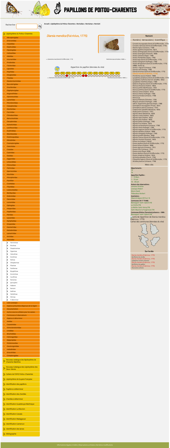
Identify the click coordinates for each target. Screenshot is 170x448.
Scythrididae (11, 131)
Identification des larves (15, 429)
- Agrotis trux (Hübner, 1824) (142, 123)
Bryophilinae (14, 271)
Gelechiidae (11, 146)
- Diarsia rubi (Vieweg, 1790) (142, 69)
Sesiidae (10, 156)
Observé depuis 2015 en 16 (140, 198)
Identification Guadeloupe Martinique (20, 404)
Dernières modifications (104, 445)
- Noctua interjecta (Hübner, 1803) (144, 86)
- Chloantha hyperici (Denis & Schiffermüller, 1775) (149, 159)
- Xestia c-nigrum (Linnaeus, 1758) (144, 67)
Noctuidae (80, 24)
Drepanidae (11, 224)
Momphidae (11, 140)
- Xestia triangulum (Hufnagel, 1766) (144, 62)
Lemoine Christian (137, 186)
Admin (154, 4)
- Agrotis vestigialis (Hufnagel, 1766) (144, 133)
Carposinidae (11, 324)
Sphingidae (11, 205)
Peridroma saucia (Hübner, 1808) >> (116, 59)
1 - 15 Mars (135, 177)
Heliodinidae (11, 349)
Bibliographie (11, 434)
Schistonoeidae (12, 343)
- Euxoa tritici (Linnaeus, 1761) (142, 149)
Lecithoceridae (12, 128)
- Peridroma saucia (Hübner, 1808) (144, 76)
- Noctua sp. (136, 98)
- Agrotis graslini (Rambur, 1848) (143, 135)
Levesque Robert (137, 189)
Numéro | (137, 40)
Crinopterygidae (12, 356)
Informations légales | (64, 445)
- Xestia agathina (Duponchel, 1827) (144, 50)
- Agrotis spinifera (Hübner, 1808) (143, 131)
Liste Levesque (12, 303)
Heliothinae (13, 294)
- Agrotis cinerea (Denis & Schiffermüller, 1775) (148, 137)
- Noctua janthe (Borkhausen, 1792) (144, 88)
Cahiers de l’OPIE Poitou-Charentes (19, 374)
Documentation (12, 309)
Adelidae (10, 56)
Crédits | (75, 445)
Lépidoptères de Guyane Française (19, 379)
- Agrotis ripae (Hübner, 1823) (142, 117)
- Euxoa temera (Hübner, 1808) (142, 145)
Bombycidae (11, 193)
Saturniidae (11, 199)
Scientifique (160, 40)
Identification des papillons (16, 384)
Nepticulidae (11, 47)
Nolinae (12, 260)
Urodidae (10, 331)
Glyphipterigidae (13, 90)
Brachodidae (11, 334)
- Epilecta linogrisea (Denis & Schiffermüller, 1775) (149, 84)
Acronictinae (14, 274)
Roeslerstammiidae (14, 81)
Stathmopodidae (13, 137)
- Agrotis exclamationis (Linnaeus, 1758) (146, 125)
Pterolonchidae (12, 103)
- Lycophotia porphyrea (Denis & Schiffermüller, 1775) (150, 78)
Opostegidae (11, 50)
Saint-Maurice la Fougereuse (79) (142, 210)
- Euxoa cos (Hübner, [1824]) (141, 141)
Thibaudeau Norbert (138, 193)
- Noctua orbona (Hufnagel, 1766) (143, 94)
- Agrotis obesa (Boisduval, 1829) (143, 113)
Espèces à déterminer (14, 318)
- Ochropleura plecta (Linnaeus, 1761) (145, 108)
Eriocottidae (11, 352)
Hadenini (13, 285)
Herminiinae (14, 243)
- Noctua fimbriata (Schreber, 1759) (144, 100)
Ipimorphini (13, 283)
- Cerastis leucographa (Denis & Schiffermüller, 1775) (150, 44)
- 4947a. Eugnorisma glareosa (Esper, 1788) (147, 104)
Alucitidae (10, 174)
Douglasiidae (11, 75)
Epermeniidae (12, 171)
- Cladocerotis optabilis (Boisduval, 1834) (146, 110)
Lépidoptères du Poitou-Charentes (63, 24)
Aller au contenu (163, 4)
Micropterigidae (12, 38)
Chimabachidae (12, 115)
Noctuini (97, 24)
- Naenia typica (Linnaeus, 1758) (143, 48)
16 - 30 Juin (135, 182)
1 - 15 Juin (134, 179)
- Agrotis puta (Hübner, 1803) (142, 119)
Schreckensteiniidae (14, 328)
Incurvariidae (11, 59)
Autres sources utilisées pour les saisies (21, 312)
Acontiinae (13, 257)
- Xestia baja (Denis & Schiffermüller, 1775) (147, 60)
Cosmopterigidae (13, 143)
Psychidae (10, 72)
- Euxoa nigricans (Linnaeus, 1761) (144, 147)
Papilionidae (11, 212)
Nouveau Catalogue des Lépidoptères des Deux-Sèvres (22, 368)
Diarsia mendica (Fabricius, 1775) (143, 255)
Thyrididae (10, 187)
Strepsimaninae (15, 248)
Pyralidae (10, 180)
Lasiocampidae (12, 190)
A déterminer (14, 300)
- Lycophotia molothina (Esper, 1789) (144, 82)
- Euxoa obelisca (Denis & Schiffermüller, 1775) (148, 153)
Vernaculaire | (148, 40)
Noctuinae (89, 24)
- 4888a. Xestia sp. (138, 66)
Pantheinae (13, 268)
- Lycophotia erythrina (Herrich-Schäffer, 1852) (148, 80)
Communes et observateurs (17, 315)
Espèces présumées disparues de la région (22, 306)
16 (132, 170)
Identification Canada (14, 414)
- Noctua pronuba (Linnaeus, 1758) (144, 96)
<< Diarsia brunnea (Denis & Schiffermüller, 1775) (59, 59)
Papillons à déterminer (14, 389)
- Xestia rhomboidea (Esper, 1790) (143, 58)
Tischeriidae (11, 66)
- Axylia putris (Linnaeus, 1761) (142, 111)
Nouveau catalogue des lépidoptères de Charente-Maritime (21, 361)
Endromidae (11, 196)
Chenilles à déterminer (14, 399)
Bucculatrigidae (12, 84)
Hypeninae (13, 251)
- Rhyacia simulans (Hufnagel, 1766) (144, 102)
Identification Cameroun (15, 424)
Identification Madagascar (16, 419)
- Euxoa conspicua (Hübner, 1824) (143, 155)
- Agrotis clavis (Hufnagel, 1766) (143, 127)
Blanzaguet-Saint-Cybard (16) (141, 203)
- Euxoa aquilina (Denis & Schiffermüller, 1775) (148, 143)
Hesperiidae (11, 208)
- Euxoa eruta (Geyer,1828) (141, 151)
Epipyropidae (11, 340)
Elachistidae (11, 109)
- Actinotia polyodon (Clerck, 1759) (144, 157)
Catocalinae (13, 254)
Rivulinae (13, 245)
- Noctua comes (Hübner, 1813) (143, 92)
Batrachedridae (12, 118)
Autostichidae (12, 125)
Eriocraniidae (11, 41)
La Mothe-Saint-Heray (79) (140, 207)
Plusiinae (13, 265)
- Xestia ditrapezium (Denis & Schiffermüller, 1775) (149, 64)
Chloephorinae (14, 263)
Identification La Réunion (15, 409)
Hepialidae (11, 44)
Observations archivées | (87, 445)
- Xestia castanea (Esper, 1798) (142, 56)
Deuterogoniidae (13, 346)
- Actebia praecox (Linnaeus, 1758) (144, 161)
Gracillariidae (11, 87)
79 (132, 172)
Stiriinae (12, 297)
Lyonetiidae (11, 100)
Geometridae (11, 227)
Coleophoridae (12, 106)
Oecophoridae (12, 121)
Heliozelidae (11, 53)
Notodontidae (12, 230)
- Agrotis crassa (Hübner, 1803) (143, 115)
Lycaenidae (11, 218)
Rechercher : (11, 25)
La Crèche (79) (136, 205)
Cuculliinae (13, 277)
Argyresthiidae (12, 93)
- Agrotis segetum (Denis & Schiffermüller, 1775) (149, 129)
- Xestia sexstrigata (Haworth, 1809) (144, 54)
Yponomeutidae (12, 97)
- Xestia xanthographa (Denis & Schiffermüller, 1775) (150, 52)
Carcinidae (10, 112)
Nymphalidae (11, 221)
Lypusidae (10, 69)
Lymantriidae (11, 233)
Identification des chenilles (16, 394)
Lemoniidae (11, 202)
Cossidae (10, 149)
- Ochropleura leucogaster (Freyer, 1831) (146, 106)
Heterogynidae (12, 337)
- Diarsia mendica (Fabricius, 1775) (145, 74)
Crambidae (11, 184)
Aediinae (13, 291)
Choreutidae (11, 165)
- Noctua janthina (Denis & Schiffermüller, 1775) (148, 90)
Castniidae (10, 153)
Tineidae (10, 78)
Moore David (135, 191)
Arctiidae (10, 236)
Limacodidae (11, 162)
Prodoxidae (11, 62)
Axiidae (9, 321)
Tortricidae (11, 168)
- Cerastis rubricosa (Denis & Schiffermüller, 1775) (149, 46)
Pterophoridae (12, 177)
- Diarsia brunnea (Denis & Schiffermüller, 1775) (148, 71)
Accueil (46, 24)
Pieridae (10, 215)
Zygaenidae (11, 159)
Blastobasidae (12, 134)
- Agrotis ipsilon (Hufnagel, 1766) (143, 121)
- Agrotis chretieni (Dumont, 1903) (144, 139)
